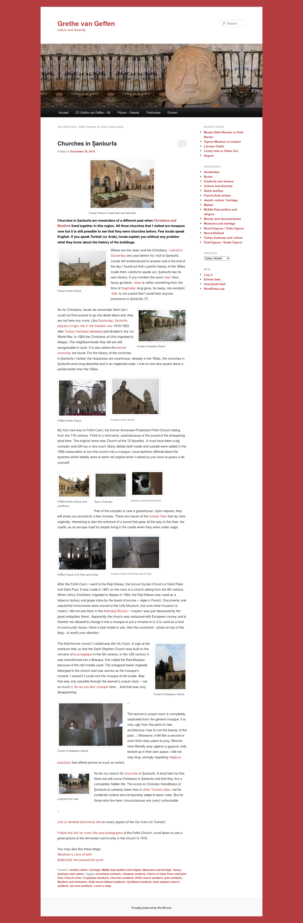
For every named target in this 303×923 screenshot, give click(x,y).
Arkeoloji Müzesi (116, 610)
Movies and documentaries (222, 219)
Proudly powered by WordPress (151, 908)
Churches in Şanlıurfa (87, 143)
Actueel (63, 112)
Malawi (208, 205)
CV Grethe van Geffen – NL (93, 112)
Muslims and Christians (72, 882)
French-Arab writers (217, 195)
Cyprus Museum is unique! (222, 141)
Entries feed (212, 279)
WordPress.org (214, 288)
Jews (137, 282)
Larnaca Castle (214, 146)
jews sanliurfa (173, 878)
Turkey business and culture (223, 237)
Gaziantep (105, 320)
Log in (208, 274)
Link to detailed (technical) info (79, 821)
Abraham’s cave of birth (74, 854)
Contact (172, 112)
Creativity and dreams (219, 181)
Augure (209, 155)
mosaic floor (158, 516)
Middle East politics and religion (121, 870)
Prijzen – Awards (128, 112)
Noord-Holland (214, 233)
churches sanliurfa (122, 878)
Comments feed (214, 284)
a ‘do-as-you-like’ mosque (89, 686)
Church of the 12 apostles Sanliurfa (86, 878)
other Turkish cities (156, 789)
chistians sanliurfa (134, 874)
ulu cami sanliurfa (81, 886)
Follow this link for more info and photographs (90, 832)
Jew (167, 277)
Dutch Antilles (213, 191)
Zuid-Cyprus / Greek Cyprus (223, 242)
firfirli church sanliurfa (149, 878)
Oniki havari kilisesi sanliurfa (107, 882)
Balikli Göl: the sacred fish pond (80, 859)
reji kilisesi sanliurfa (139, 882)
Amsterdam (212, 172)
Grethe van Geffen (86, 23)
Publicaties (153, 112)
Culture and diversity (218, 186)
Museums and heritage (157, 870)
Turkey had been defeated (83, 331)
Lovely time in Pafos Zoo (221, 151)
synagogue (84, 654)
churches (131, 773)
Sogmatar (128, 288)
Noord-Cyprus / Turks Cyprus (224, 228)
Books (208, 176)
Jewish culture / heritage (84, 870)
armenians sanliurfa (108, 874)
